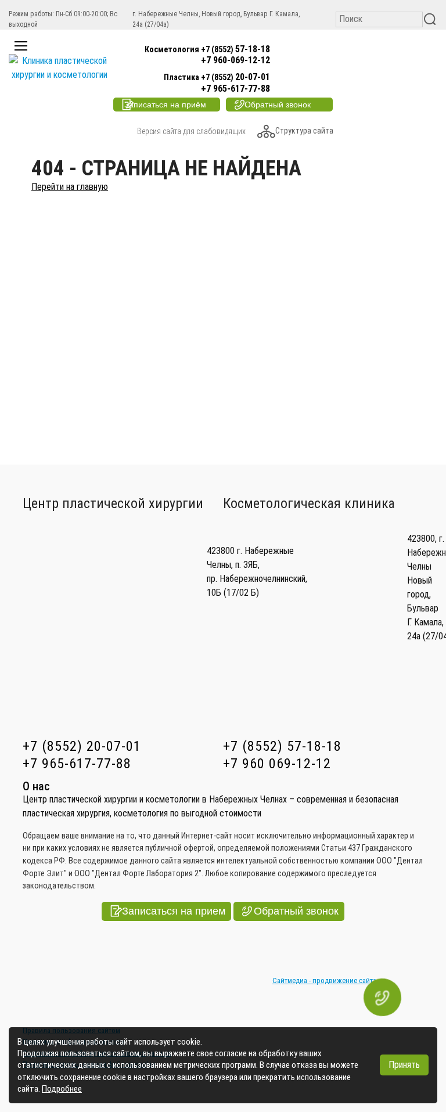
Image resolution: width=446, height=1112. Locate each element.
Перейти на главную (69, 186)
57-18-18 (207, 49)
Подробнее (62, 1089)
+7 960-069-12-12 (235, 60)
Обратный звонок (296, 911)
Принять (404, 1064)
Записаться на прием (173, 911)
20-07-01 (217, 76)
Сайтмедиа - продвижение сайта (324, 980)
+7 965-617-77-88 (235, 88)
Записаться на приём (165, 104)
